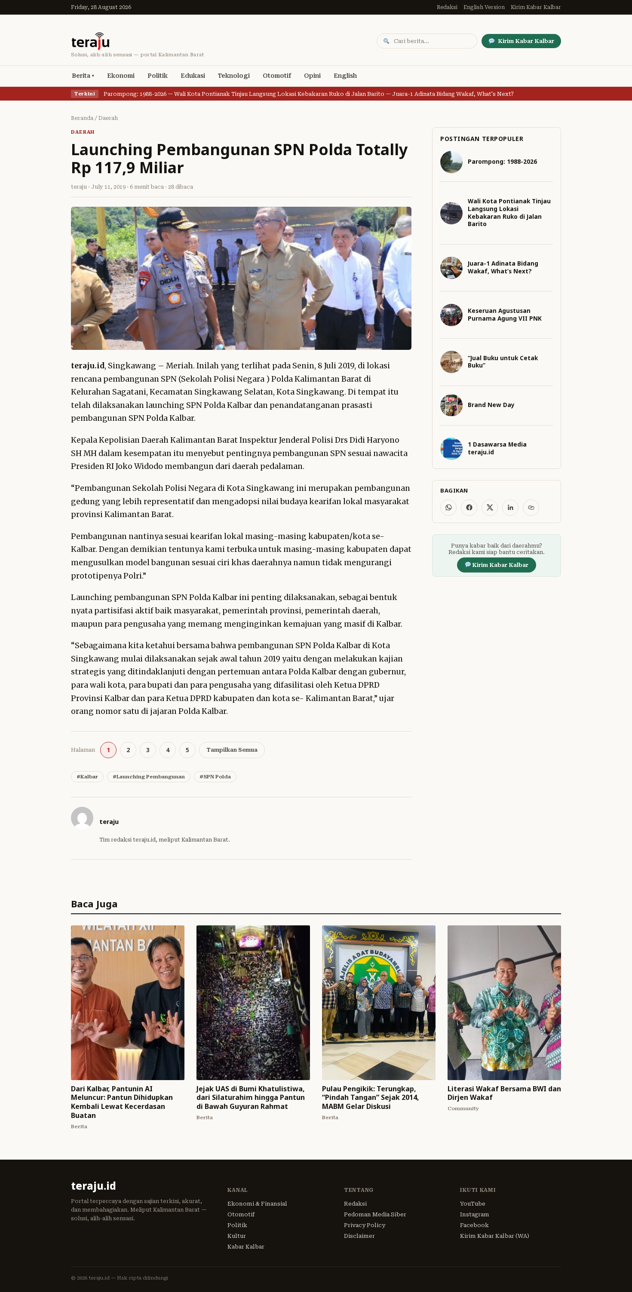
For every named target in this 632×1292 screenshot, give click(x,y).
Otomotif (277, 75)
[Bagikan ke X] (490, 507)
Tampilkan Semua (232, 750)
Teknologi (234, 75)
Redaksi (447, 7)
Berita (81, 75)
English (345, 75)
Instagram (474, 1214)
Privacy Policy (364, 1225)
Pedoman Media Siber (375, 1214)
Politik (157, 75)
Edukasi (193, 75)
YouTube (472, 1203)
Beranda (82, 118)
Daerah (108, 118)
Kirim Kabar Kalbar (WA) (494, 1236)
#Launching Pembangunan (149, 777)
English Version (484, 7)
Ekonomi (121, 75)
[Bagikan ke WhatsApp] (448, 507)
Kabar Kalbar (245, 1246)
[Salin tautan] (531, 507)
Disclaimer (359, 1236)
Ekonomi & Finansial (257, 1203)
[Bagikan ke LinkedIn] (510, 507)
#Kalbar (87, 777)
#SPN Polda (215, 777)
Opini (312, 75)
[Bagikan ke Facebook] (469, 507)
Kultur (236, 1236)
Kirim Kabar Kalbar (536, 7)
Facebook (474, 1225)
